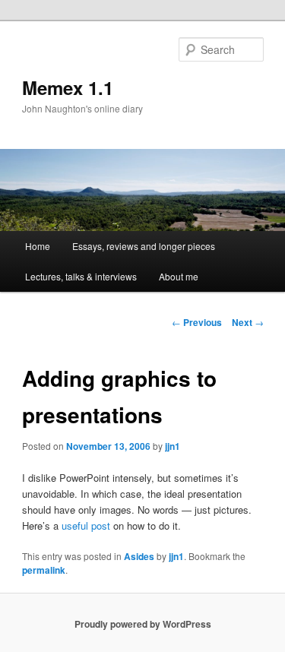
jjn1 (172, 446)
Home (37, 245)
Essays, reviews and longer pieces (143, 245)
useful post (86, 525)
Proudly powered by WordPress (142, 624)
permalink (43, 570)
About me (178, 276)
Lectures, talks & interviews (81, 276)
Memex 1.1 (67, 87)
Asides (139, 556)
